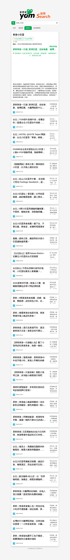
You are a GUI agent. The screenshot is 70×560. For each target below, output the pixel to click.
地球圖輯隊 (36, 28)
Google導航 (28, 39)
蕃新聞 (21, 28)
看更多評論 (53, 46)
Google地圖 (18, 39)
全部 (14, 28)
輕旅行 (28, 28)
